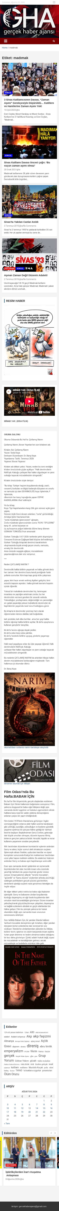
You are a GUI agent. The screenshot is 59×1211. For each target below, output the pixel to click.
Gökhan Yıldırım (22, 1061)
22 (44, 1112)
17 (8, 1112)
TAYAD (19, 1070)
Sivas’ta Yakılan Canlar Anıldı (21, 222)
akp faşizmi (42, 1036)
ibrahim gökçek (41, 1064)
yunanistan (47, 1070)
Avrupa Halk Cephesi (22, 1041)
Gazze (47, 1051)
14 (37, 1108)
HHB (32, 1064)
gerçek (9, 1056)
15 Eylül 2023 (10, 110)
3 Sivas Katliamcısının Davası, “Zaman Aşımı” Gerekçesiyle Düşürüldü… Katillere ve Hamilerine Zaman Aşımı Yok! (29, 103)
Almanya (9, 1041)
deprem (15, 1046)
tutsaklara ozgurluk (32, 1070)
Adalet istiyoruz (18, 1036)
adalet (7, 1037)
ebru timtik (46, 1046)
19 (22, 1112)
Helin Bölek (25, 1064)
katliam (15, 1067)
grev (36, 1056)
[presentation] (51, 1133)
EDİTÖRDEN (9, 269)
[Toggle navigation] (5, 41)
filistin (33, 1051)
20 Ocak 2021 (10, 169)
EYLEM (26, 1052)
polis (46, 1068)
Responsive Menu (54, 2)
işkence (7, 1068)
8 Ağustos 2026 (12, 1179)
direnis (23, 1047)
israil (51, 1064)
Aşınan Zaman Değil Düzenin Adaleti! (26, 275)
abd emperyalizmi (42, 1032)
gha (18, 110)
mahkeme (23, 1068)
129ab (26, 1032)
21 (37, 1112)
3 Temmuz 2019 (11, 226)
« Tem (7, 1123)
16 (51, 1108)
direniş (33, 1046)
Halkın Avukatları (44, 1061)
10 (8, 1108)
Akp (29, 1036)
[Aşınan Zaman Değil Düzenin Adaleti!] (29, 255)
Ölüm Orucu (11, 1074)
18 (15, 1112)
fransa (40, 1051)
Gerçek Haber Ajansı (22, 1056)
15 (44, 1108)
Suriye (12, 1071)
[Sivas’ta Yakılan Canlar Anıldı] (29, 201)
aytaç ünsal (35, 1041)
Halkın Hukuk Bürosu (11, 1064)
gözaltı (33, 1061)
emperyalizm (13, 1051)
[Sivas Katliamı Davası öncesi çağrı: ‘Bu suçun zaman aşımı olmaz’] (29, 142)
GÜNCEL (8, 93)
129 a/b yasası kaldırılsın (13, 1032)
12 (22, 1108)
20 (29, 1112)
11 (15, 1108)
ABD (32, 1032)
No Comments (29, 226)
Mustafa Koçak (36, 1067)
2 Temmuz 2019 (11, 279)
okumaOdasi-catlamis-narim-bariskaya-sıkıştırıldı (26, 747)
